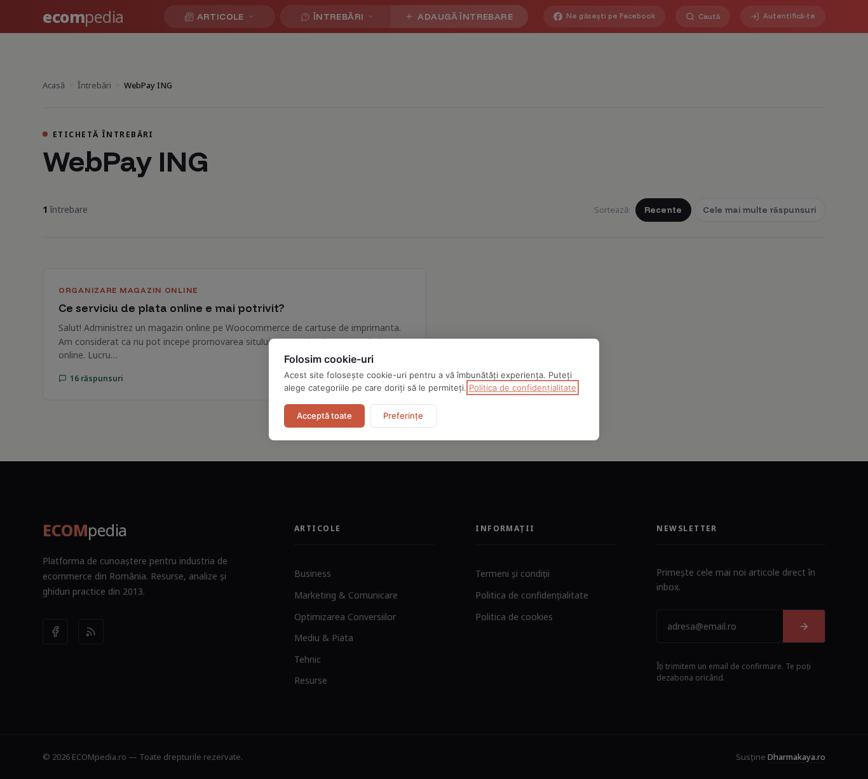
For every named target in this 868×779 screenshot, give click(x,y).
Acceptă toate (324, 415)
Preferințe (403, 415)
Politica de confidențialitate (522, 388)
